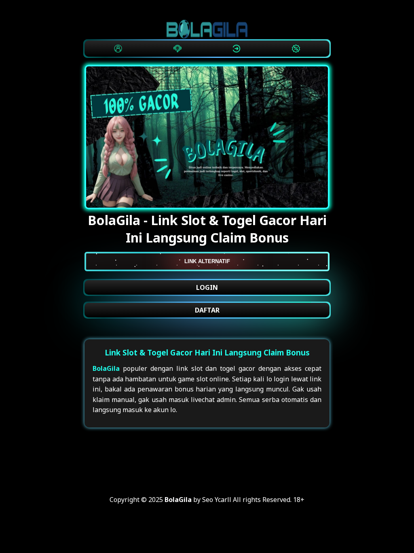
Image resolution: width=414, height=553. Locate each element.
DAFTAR (207, 310)
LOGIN (207, 287)
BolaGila (106, 368)
